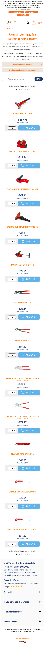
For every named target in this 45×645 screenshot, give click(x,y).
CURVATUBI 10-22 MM (22, 113)
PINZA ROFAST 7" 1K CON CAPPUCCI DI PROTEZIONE (22, 379)
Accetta (32, 12)
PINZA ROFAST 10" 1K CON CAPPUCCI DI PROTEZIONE (22, 417)
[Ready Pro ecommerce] (22, 642)
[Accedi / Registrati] (34, 23)
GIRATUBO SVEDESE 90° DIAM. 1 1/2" (22, 529)
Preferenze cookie (22, 639)
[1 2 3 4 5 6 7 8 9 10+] (12, 128)
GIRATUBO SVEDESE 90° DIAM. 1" (22, 492)
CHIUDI (23, 15)
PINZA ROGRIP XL (22, 340)
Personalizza (16, 12)
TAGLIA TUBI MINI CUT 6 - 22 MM (22, 151)
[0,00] (40, 23)
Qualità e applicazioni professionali (25, 70)
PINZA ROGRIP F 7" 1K (23, 302)
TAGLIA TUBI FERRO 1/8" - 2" (22, 265)
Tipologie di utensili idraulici (27, 64)
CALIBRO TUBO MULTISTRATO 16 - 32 (22, 227)
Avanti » (26, 89)
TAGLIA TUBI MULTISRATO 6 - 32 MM (22, 189)
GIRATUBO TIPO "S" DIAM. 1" (22, 454)
